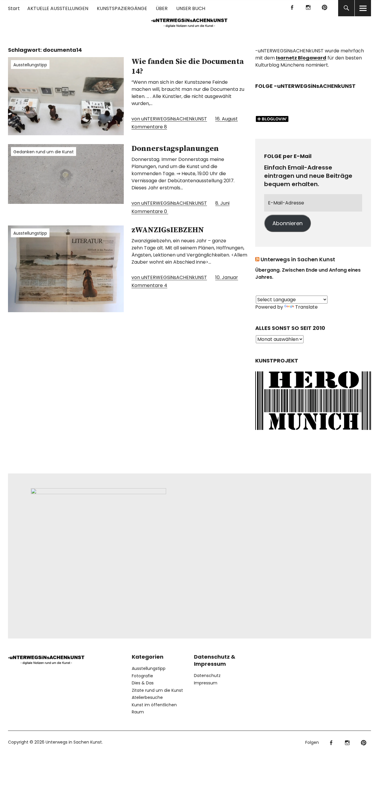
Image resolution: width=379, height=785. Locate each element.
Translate (306, 307)
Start (14, 8)
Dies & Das (143, 683)
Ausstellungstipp (30, 65)
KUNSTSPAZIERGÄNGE (122, 8)
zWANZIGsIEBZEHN (167, 230)
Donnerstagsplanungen (175, 149)
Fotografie (142, 676)
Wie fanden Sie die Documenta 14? (187, 66)
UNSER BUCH (190, 8)
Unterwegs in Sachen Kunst (298, 259)
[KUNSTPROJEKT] (313, 431)
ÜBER (162, 8)
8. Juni (222, 203)
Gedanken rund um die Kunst (43, 152)
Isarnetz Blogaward (301, 57)
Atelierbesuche (147, 697)
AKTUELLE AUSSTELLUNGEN (57, 8)
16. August (226, 118)
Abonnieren (287, 223)
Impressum (205, 683)
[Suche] (346, 8)
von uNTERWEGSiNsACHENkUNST (169, 118)
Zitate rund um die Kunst (157, 690)
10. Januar (226, 277)
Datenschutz (207, 675)
